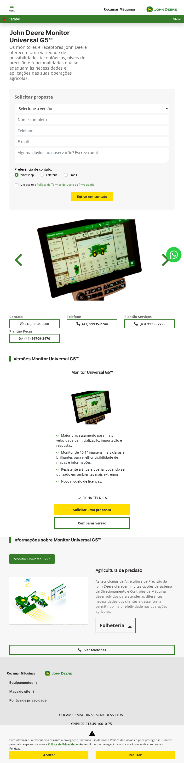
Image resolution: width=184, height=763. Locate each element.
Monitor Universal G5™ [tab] (32, 559)
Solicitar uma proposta (92, 509)
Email (73, 175)
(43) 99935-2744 (95, 324)
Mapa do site (19, 691)
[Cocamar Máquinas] (140, 9)
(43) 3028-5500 (37, 324)
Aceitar (49, 755)
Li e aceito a (57, 185)
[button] (19, 260)
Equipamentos (21, 682)
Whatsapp (27, 175)
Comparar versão (92, 523)
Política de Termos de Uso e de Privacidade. (66, 185)
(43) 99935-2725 (152, 324)
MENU (12, 10)
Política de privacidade (27, 700)
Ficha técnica (95, 498)
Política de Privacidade (63, 744)
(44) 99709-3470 (37, 338)
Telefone (52, 175)
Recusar (135, 755)
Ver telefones (94, 650)
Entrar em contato (92, 196)
